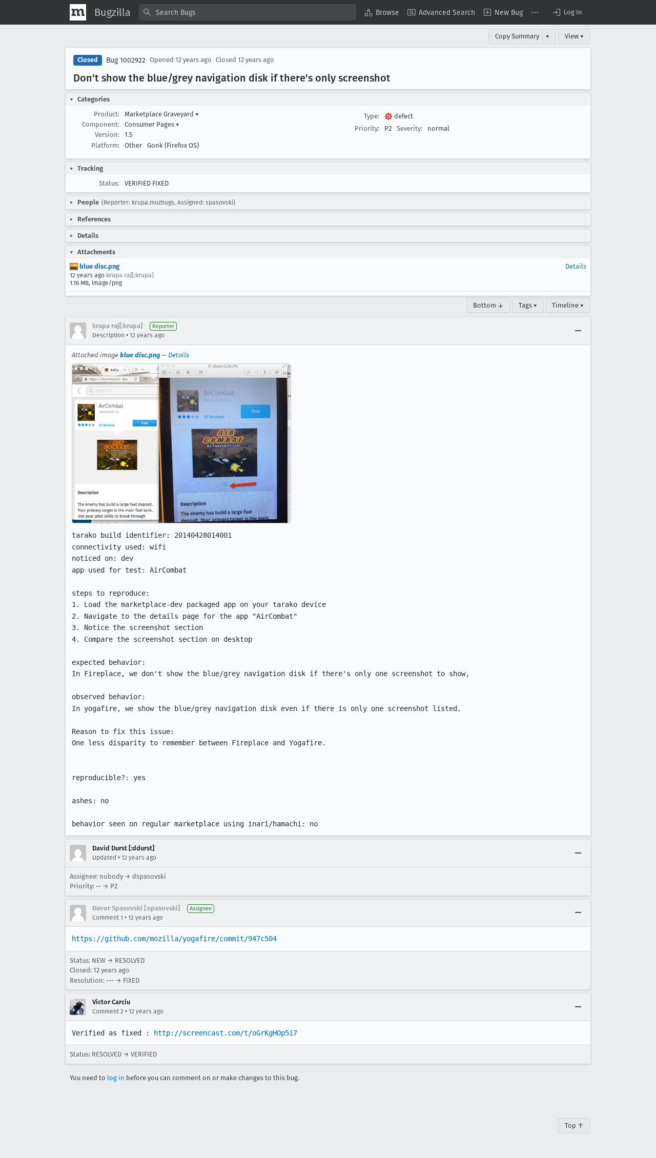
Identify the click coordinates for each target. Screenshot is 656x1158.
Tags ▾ (528, 305)
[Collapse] (578, 330)
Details (575, 266)
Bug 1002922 (126, 60)
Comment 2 (108, 1011)
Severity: (409, 128)
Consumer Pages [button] (152, 124)
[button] (566, 12)
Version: (107, 134)
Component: (100, 124)
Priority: (367, 128)
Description (108, 335)
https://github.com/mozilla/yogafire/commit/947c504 (174, 938)
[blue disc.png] (181, 443)
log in (116, 1078)
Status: (109, 183)
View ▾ (574, 36)
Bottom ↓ (488, 305)
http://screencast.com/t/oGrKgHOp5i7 (225, 1033)
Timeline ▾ (568, 305)
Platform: (105, 145)
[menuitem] (381, 12)
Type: (371, 116)
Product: (106, 114)
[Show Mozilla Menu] (78, 12)
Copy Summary (517, 36)
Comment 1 (107, 917)
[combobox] (247, 12)
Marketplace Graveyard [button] (162, 114)
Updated (104, 857)
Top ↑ (574, 1125)
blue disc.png (98, 266)
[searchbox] (247, 12)
